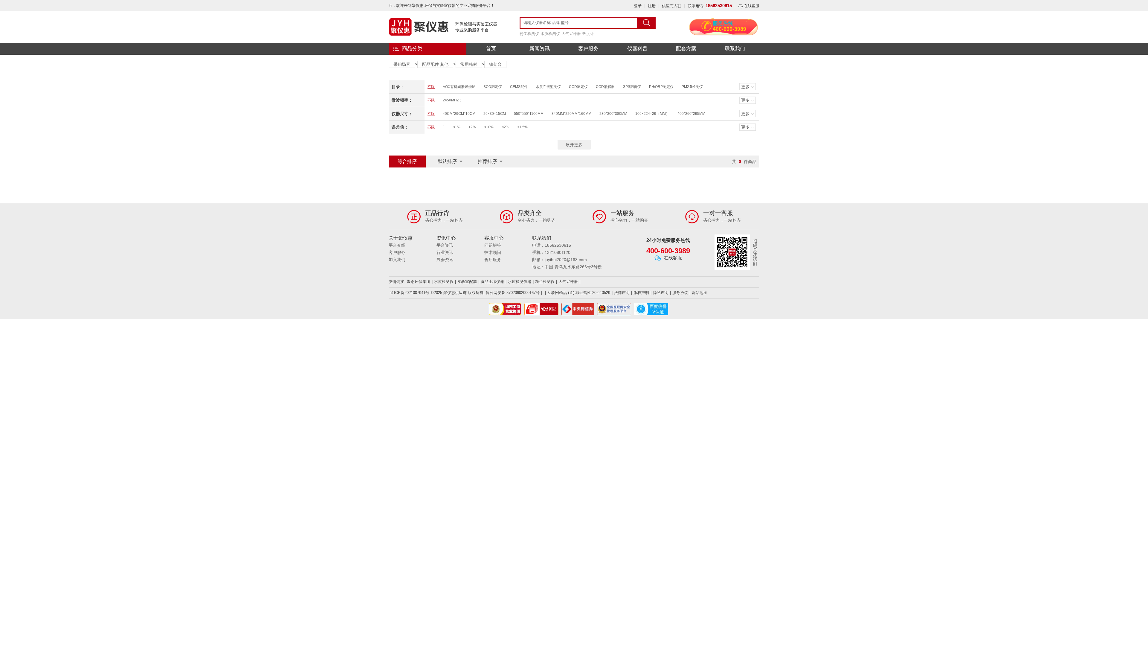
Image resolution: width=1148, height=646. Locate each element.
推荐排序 (487, 161)
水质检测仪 (550, 33)
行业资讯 (444, 252)
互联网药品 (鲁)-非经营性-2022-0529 (578, 292)
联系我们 (735, 48)
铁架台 (495, 64)
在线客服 (751, 6)
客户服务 (588, 48)
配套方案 (686, 48)
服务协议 (680, 292)
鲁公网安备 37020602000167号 (513, 292)
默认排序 (447, 161)
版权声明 (641, 292)
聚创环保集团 (418, 281)
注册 (652, 6)
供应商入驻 (671, 6)
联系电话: (710, 6)
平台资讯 (444, 245)
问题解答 (492, 245)
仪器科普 (637, 48)
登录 (638, 6)
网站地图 (699, 292)
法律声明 (622, 292)
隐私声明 (660, 292)
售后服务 (492, 259)
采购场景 (401, 64)
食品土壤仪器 (492, 281)
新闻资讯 (539, 48)
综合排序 (407, 161)
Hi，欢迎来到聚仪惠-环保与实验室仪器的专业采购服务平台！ (441, 5)
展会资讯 (444, 259)
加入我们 (397, 259)
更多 (745, 86)
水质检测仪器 (519, 281)
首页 (491, 48)
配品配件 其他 (435, 64)
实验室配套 (467, 281)
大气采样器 (571, 33)
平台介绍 (397, 245)
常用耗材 (468, 64)
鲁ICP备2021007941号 (409, 292)
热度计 (588, 33)
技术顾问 (492, 252)
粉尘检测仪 (529, 33)
